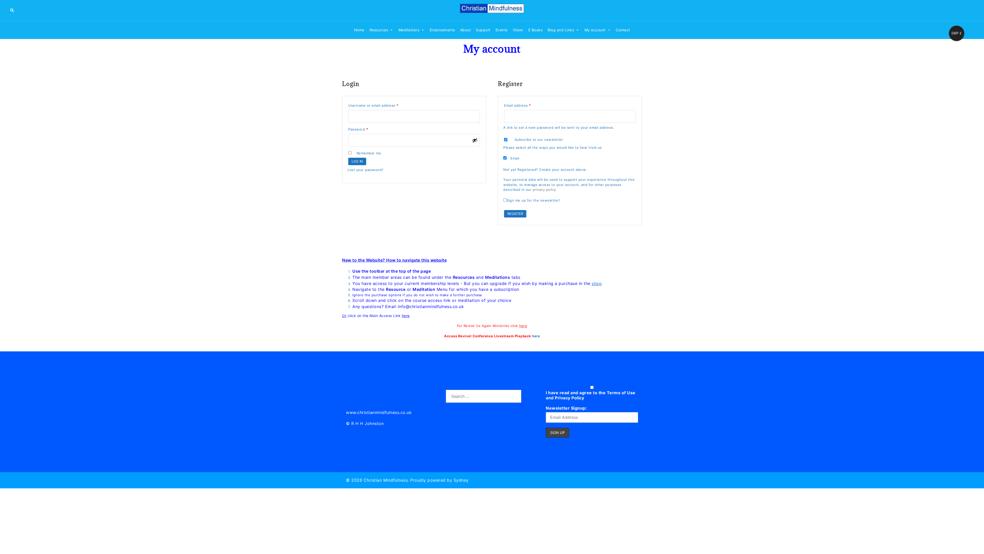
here (406, 315)
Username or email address (381, 104)
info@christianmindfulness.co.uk (431, 306)
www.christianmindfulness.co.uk (379, 412)
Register (515, 214)
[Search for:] (483, 396)
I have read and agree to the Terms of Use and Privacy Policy (591, 395)
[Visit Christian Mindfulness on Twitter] (361, 395)
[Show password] (475, 140)
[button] (12, 10)
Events (502, 30)
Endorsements (442, 30)
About (465, 30)
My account (595, 30)
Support (483, 30)
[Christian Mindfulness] (492, 10)
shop (597, 283)
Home (359, 30)
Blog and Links (561, 30)
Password (365, 128)
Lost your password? (365, 170)
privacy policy (544, 189)
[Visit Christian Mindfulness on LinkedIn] (350, 395)
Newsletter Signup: (566, 408)
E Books (535, 30)
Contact (623, 30)
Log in (357, 161)
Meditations (408, 30)
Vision (518, 30)
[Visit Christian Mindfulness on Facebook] (373, 395)
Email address (525, 104)
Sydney (461, 480)
